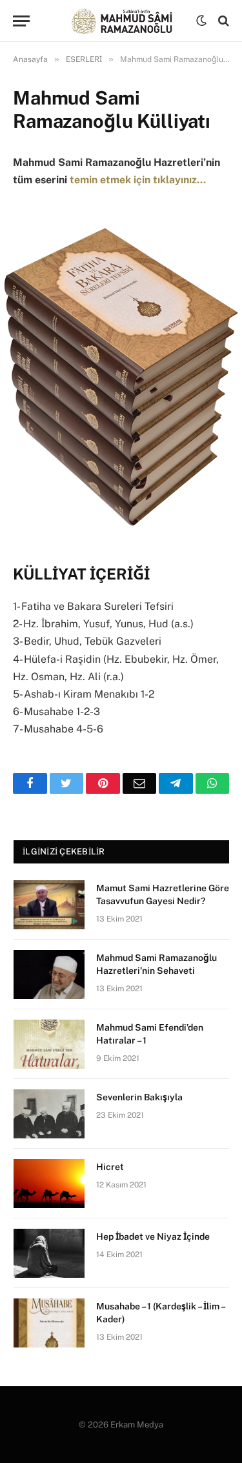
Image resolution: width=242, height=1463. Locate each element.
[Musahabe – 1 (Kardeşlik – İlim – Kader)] (49, 1322)
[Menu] (21, 20)
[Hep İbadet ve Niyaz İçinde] (49, 1253)
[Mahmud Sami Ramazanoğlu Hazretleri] (121, 21)
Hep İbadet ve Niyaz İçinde (153, 1236)
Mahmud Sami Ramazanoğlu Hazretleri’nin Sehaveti (156, 964)
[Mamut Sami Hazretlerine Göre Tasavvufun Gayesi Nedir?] (49, 904)
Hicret (110, 1167)
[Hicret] (49, 1183)
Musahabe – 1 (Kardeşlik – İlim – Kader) (160, 1312)
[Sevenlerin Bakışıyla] (49, 1113)
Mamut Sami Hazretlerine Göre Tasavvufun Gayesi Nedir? (162, 894)
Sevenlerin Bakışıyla (139, 1097)
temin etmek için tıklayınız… (138, 180)
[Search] (222, 20)
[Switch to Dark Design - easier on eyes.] (201, 20)
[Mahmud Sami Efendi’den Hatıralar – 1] (49, 1044)
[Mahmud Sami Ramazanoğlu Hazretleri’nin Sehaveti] (49, 974)
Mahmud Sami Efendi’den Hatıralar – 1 (149, 1033)
